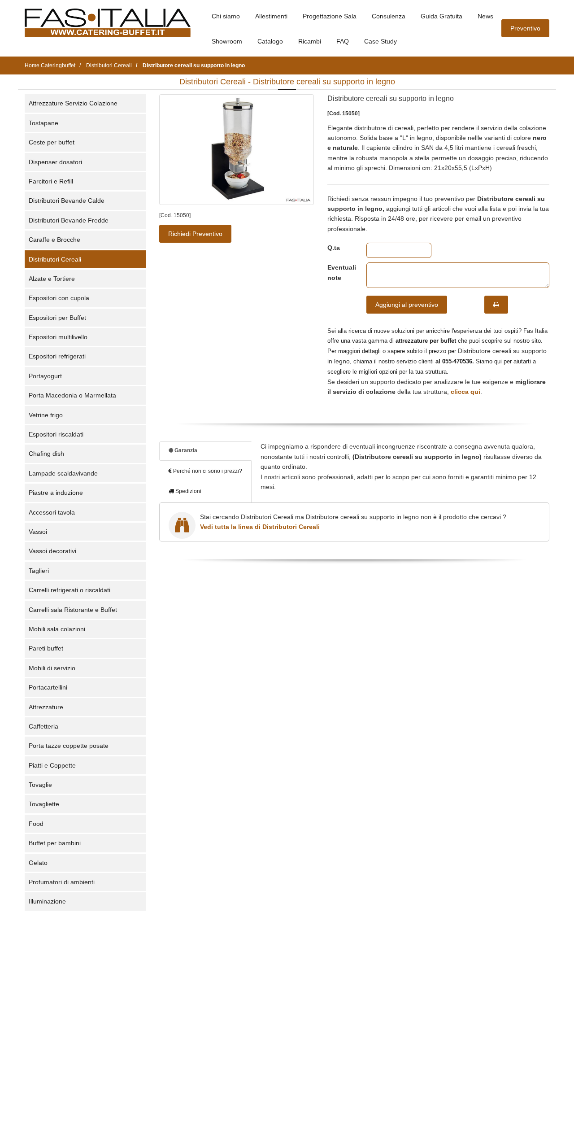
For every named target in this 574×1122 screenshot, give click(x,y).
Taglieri (39, 570)
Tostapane (43, 123)
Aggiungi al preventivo (406, 304)
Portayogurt (45, 376)
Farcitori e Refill (51, 181)
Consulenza (388, 16)
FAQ (342, 41)
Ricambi (309, 41)
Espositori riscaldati (56, 434)
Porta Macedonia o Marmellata (72, 395)
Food (36, 823)
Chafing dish (46, 453)
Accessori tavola (52, 512)
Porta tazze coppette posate (69, 745)
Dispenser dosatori (55, 162)
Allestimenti (271, 16)
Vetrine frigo (46, 415)
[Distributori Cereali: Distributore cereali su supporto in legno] (236, 149)
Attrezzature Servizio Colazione (73, 103)
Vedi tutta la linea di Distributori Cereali (260, 526)
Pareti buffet (46, 648)
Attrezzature (46, 707)
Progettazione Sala (330, 16)
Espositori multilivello (58, 337)
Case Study (380, 41)
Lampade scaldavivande (63, 473)
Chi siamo (226, 16)
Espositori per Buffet (57, 317)
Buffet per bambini (55, 843)
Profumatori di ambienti (62, 882)
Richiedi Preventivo (195, 233)
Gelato (38, 862)
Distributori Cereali (55, 259)
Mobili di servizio (52, 668)
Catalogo (270, 41)
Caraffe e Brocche (54, 239)
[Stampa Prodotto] (496, 305)
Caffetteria (43, 726)
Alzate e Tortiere (52, 278)
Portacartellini (48, 687)
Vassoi (38, 531)
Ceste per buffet (51, 142)
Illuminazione (47, 901)
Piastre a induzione (56, 492)
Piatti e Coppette (52, 765)
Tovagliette (44, 804)
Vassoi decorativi (52, 550)
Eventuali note (340, 272)
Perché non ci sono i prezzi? (207, 471)
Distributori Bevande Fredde (69, 220)
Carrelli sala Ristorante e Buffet (73, 609)
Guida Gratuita (441, 16)
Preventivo (525, 28)
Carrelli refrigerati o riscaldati (69, 590)
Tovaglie (40, 784)
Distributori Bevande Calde (66, 200)
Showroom (227, 41)
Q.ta (333, 247)
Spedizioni (187, 491)
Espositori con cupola (59, 297)
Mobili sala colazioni (57, 629)
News (485, 16)
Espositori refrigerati (57, 356)
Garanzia (185, 450)
